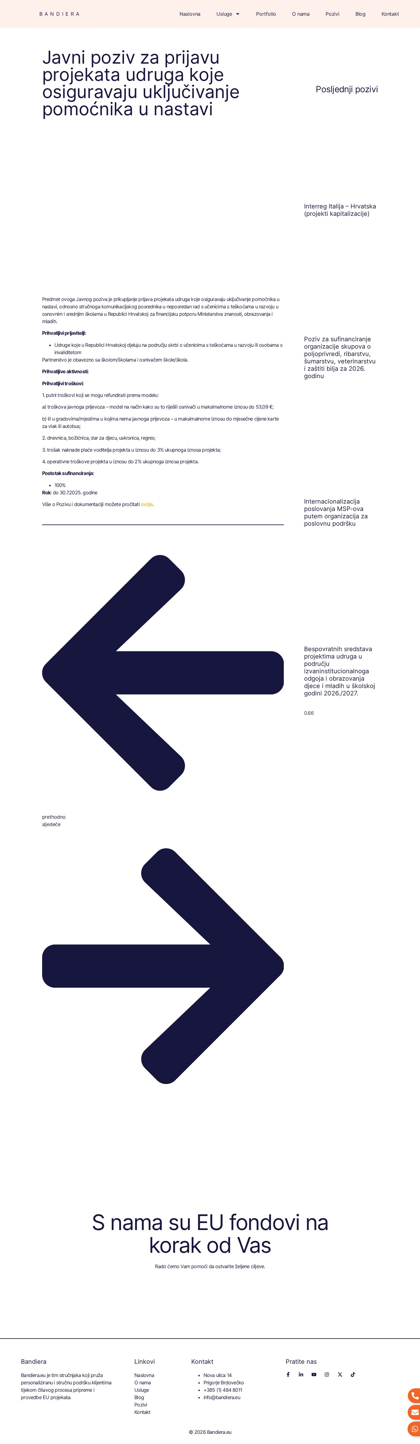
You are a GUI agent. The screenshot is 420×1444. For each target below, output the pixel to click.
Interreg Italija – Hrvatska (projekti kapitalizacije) (340, 210)
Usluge (224, 14)
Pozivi (332, 14)
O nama (301, 14)
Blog (360, 14)
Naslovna (190, 14)
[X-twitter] (340, 1374)
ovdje (147, 504)
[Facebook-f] (288, 1374)
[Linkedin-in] (301, 1374)
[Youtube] (313, 1374)
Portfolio (266, 14)
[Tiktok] (353, 1374)
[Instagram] (326, 1374)
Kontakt (390, 14)
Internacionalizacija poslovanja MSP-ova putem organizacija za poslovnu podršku (336, 512)
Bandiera (60, 14)
